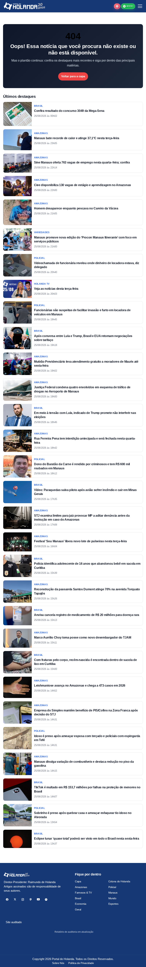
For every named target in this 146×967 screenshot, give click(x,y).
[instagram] (22, 899)
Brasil (78, 898)
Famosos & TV (83, 892)
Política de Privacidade (81, 963)
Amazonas (81, 887)
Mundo (112, 898)
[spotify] (46, 899)
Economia (80, 903)
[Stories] (117, 6)
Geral (78, 909)
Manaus (112, 892)
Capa (78, 881)
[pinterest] (30, 899)
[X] (15, 899)
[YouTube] (38, 899)
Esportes (113, 903)
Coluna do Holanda (119, 881)
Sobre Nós (58, 963)
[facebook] (7, 899)
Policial (112, 887)
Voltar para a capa (73, 76)
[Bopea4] (24, 6)
